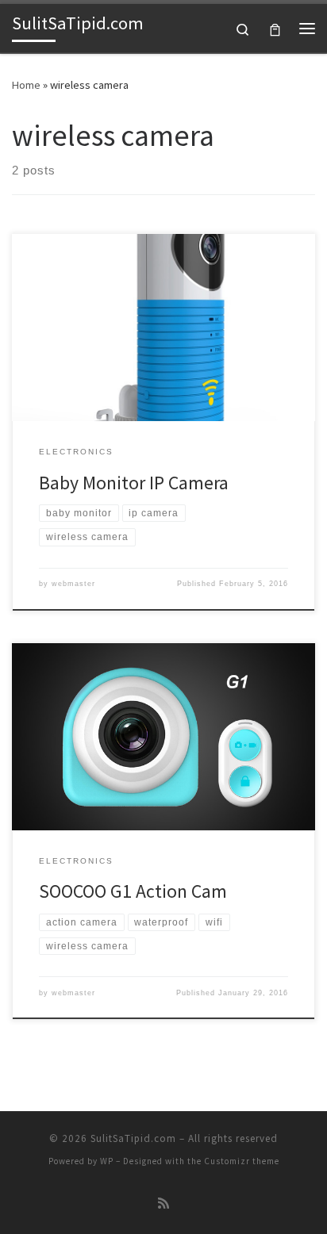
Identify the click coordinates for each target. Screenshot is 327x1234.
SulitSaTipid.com (133, 1138)
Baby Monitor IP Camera (134, 482)
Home (26, 85)
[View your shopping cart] (275, 28)
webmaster (73, 584)
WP (106, 1161)
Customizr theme (241, 1161)
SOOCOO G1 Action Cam (133, 891)
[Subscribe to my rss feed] (163, 1203)
